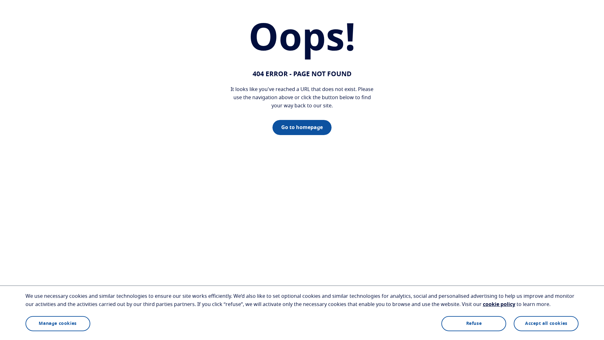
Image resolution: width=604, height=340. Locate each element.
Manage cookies (57, 323)
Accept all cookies (546, 323)
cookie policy (499, 304)
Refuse (474, 323)
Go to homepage (302, 127)
